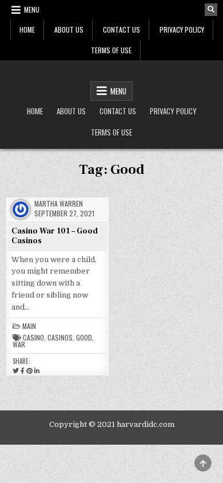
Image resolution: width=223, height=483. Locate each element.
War (19, 344)
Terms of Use (111, 50)
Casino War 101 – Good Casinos (54, 236)
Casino (33, 337)
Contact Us (121, 29)
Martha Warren (58, 203)
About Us (68, 29)
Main (29, 326)
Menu (31, 9)
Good (84, 337)
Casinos (60, 337)
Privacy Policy (182, 29)
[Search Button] (211, 9)
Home (27, 29)
